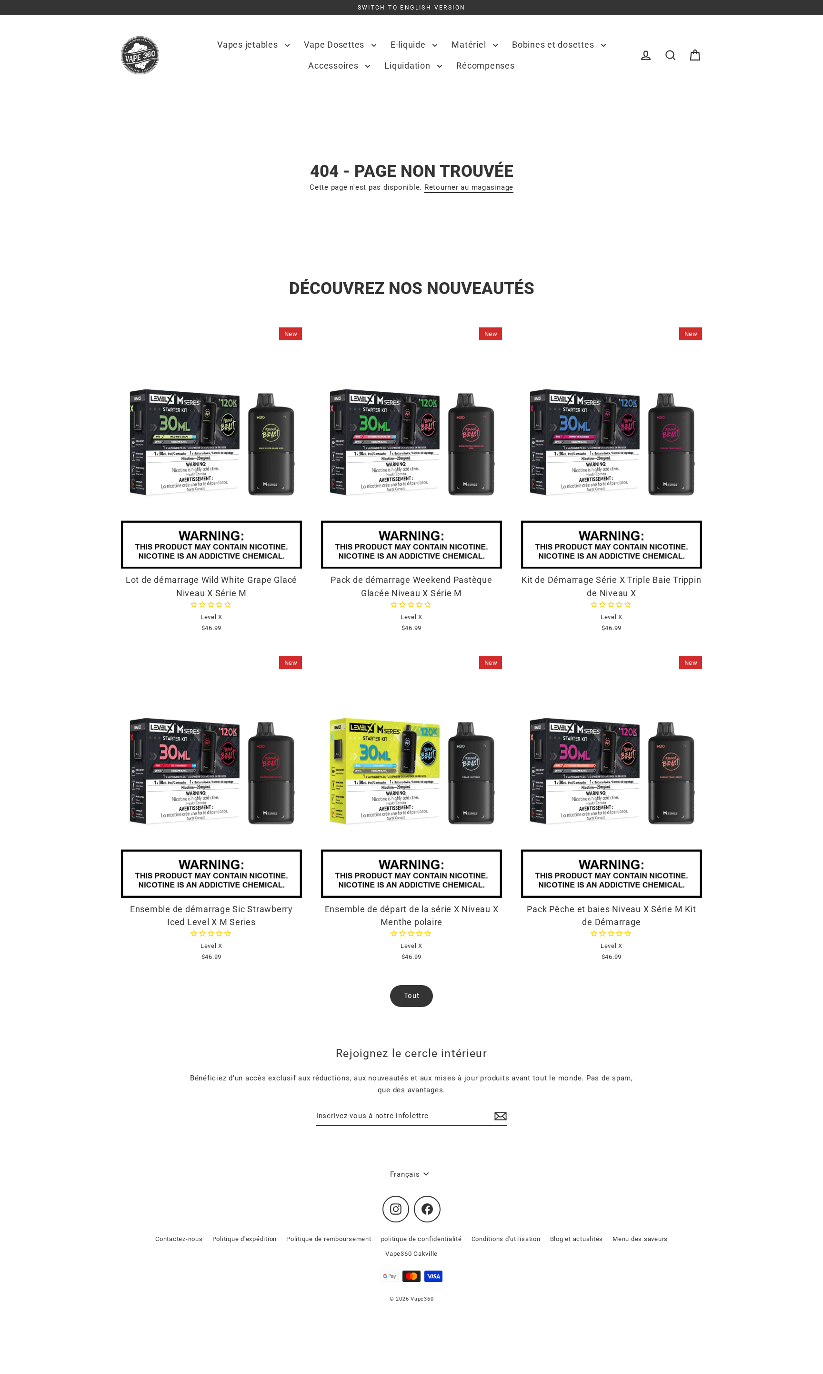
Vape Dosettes (335, 45)
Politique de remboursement (328, 1238)
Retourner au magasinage (468, 187)
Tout (412, 995)
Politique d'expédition (244, 1238)
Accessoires (334, 66)
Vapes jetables (248, 45)
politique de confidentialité (421, 1238)
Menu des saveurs (640, 1238)
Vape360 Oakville (411, 1253)
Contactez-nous (179, 1238)
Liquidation (408, 66)
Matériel (470, 45)
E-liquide (409, 45)
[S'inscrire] (499, 1116)
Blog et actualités (576, 1238)
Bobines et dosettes (554, 45)
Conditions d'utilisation (506, 1238)
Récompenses (485, 66)
